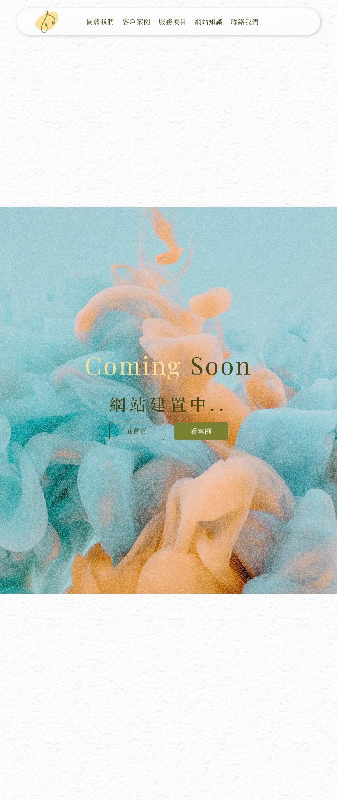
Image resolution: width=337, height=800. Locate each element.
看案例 (201, 431)
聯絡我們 (245, 21)
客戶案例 (136, 21)
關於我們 (100, 21)
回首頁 (136, 431)
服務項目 (173, 21)
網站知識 (209, 21)
